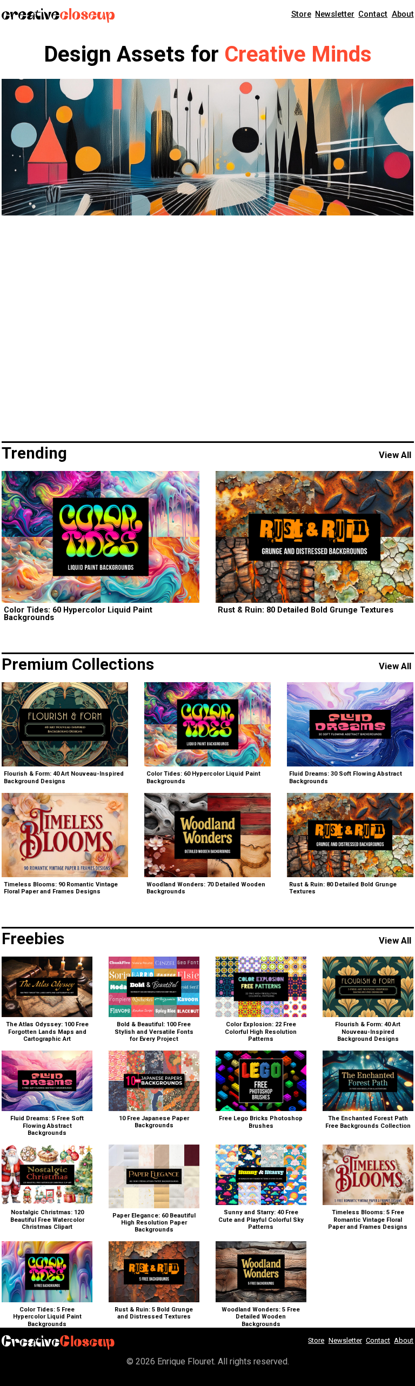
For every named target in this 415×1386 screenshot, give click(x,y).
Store (301, 14)
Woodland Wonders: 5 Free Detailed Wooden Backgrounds (261, 1316)
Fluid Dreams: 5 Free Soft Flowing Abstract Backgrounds (47, 1125)
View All (395, 455)
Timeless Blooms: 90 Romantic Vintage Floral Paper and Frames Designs (61, 888)
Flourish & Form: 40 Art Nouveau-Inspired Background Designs (64, 777)
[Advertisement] (208, 329)
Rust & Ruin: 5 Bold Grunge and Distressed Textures (154, 1313)
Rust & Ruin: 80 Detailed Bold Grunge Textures (305, 610)
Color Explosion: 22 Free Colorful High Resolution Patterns (261, 1031)
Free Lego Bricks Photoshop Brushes (261, 1122)
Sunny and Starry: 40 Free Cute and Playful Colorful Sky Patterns (261, 1219)
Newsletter (334, 14)
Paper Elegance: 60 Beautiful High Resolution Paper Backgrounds (154, 1222)
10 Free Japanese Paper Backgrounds (154, 1122)
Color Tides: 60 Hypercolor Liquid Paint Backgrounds (78, 614)
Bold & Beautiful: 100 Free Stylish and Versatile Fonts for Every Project (154, 1031)
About (403, 14)
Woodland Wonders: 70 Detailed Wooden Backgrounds (205, 888)
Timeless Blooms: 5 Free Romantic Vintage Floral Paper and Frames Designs (367, 1219)
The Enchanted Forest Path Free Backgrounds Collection (368, 1122)
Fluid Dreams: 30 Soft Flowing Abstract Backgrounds (345, 777)
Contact (372, 14)
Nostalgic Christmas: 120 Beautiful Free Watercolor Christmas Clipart (47, 1219)
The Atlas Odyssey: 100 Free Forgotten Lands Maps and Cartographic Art (47, 1031)
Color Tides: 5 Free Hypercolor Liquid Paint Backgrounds (47, 1316)
